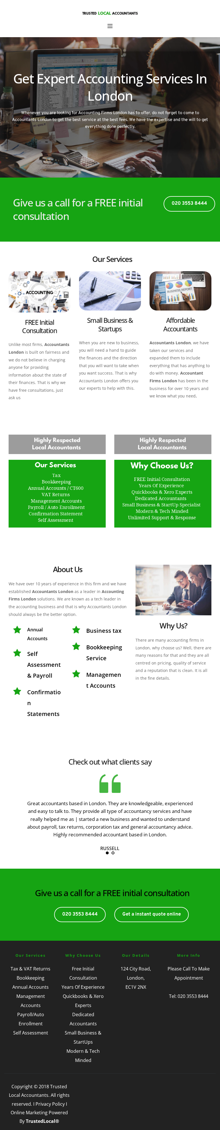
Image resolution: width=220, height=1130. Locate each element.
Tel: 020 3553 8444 (188, 996)
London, (136, 978)
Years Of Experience (83, 987)
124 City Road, (136, 969)
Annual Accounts (30, 987)
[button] (110, 26)
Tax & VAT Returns (30, 969)
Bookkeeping (30, 978)
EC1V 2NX (135, 987)
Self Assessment (30, 1033)
